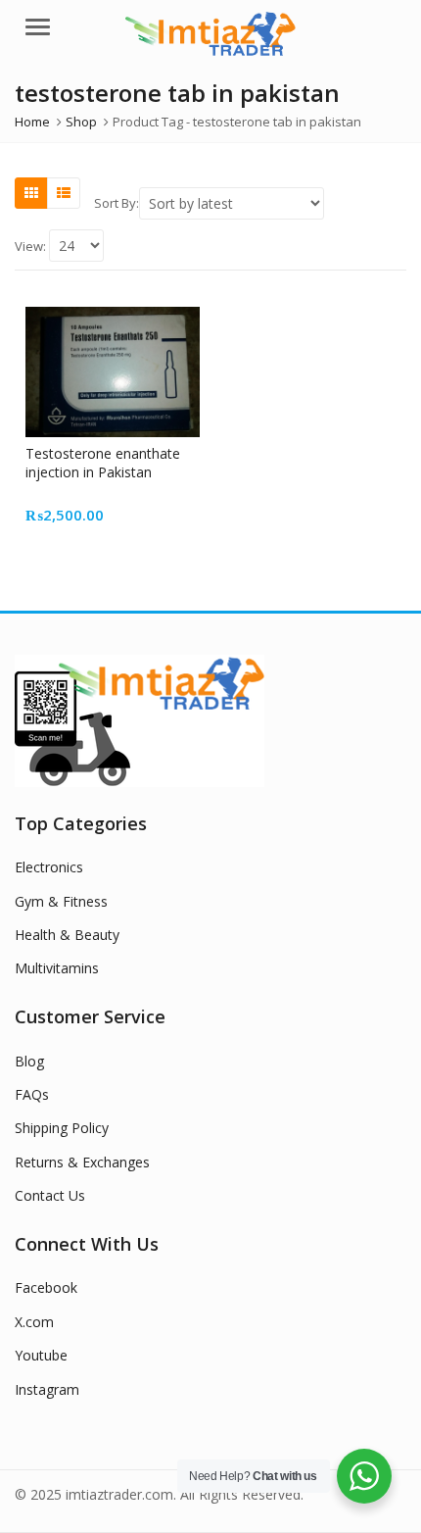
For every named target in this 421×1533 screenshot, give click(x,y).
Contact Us (50, 1195)
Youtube (41, 1355)
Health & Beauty (67, 934)
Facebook (46, 1287)
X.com (34, 1321)
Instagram (47, 1389)
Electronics (49, 867)
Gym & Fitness (61, 901)
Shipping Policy (62, 1127)
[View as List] (63, 193)
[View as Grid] (31, 193)
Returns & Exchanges (82, 1162)
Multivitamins (57, 968)
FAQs (32, 1094)
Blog (29, 1061)
